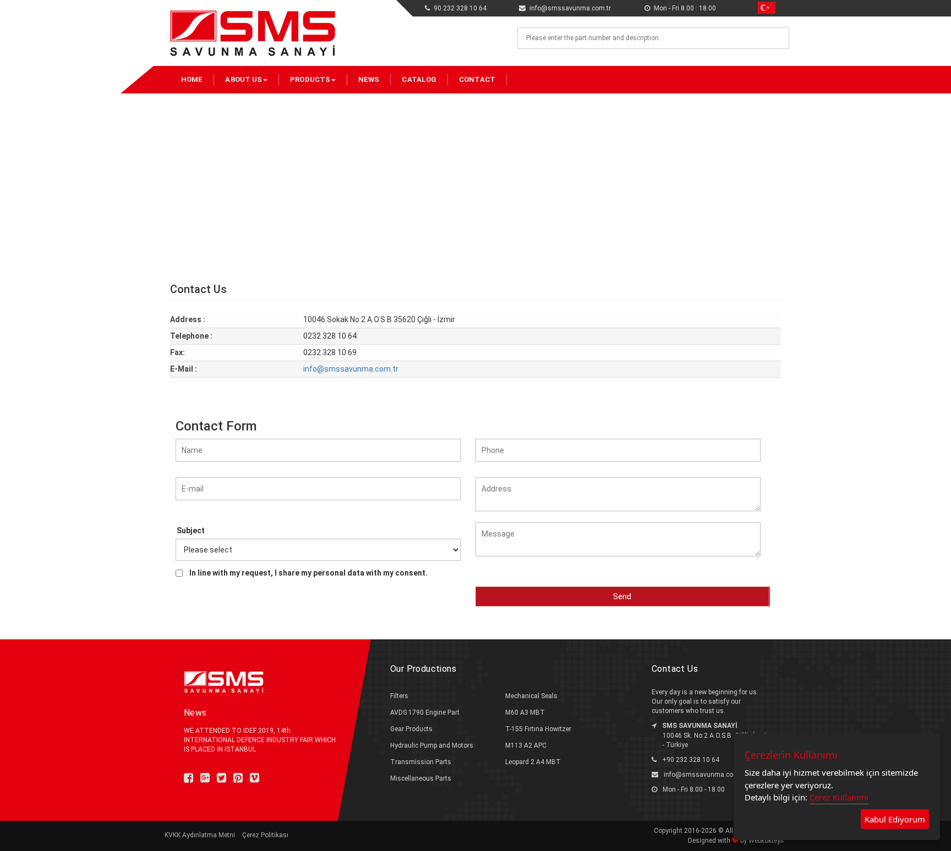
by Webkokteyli (761, 840)
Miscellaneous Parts (420, 778)
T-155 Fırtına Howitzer (538, 729)
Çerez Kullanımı (839, 797)
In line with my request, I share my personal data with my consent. (308, 572)
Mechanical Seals (531, 696)
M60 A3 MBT (525, 712)
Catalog (419, 79)
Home (192, 79)
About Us (243, 79)
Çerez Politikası (265, 835)
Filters (399, 696)
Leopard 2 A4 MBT (533, 762)
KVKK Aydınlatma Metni (200, 835)
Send (622, 596)
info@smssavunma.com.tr (350, 368)
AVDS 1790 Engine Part (425, 712)
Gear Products (411, 729)
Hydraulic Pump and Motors (431, 745)
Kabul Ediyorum (895, 819)
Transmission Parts (420, 762)
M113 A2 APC (525, 745)
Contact (477, 79)
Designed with (710, 840)
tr (760, 6)
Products (310, 79)
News (368, 79)
